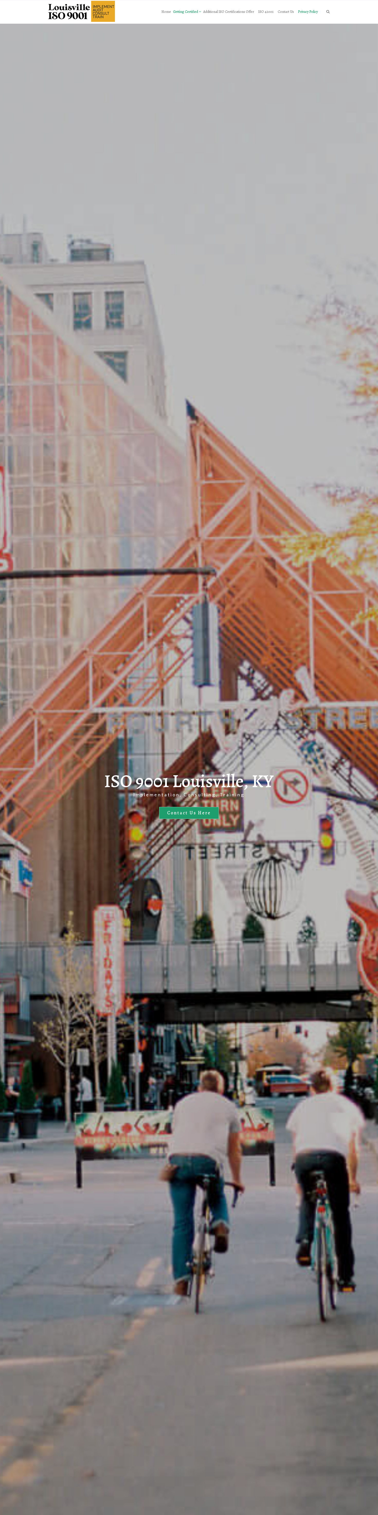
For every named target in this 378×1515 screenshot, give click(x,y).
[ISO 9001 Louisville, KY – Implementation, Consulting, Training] (81, 11)
